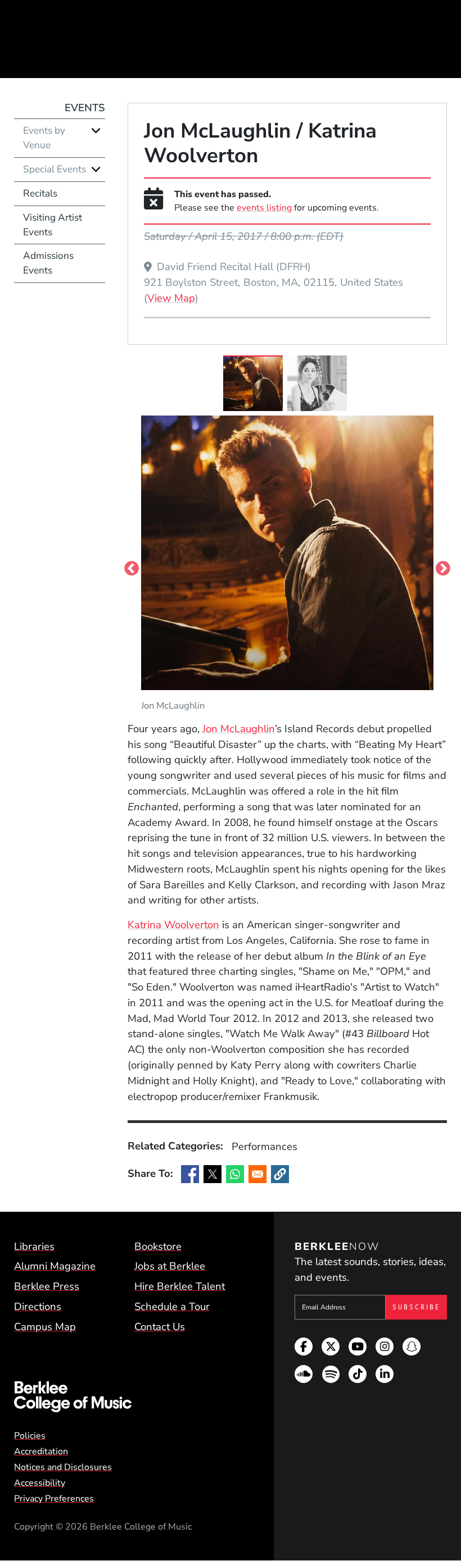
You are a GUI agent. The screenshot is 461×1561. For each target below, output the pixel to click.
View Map (171, 298)
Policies (30, 1436)
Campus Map (45, 1327)
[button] (280, 1174)
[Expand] (95, 130)
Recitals (40, 193)
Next (443, 569)
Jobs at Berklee (169, 1266)
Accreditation (41, 1451)
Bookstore (158, 1246)
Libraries (34, 1246)
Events (85, 108)
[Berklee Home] (128, 1397)
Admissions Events (48, 263)
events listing (264, 208)
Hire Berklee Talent (179, 1286)
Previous (131, 569)
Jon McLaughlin (238, 729)
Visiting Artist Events (52, 225)
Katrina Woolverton (173, 925)
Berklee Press (46, 1286)
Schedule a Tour (172, 1306)
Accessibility (39, 1483)
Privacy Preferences (54, 1498)
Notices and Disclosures (63, 1467)
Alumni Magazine (55, 1266)
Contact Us (159, 1327)
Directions (37, 1306)
